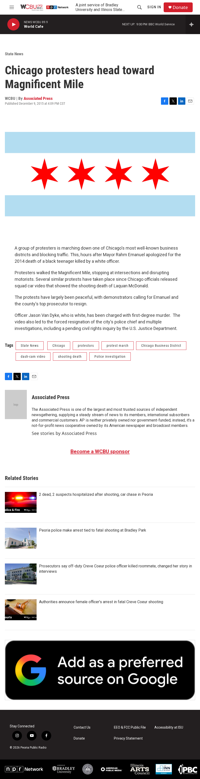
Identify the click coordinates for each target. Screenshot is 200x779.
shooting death (70, 356)
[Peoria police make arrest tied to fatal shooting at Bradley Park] (21, 538)
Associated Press (38, 98)
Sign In (154, 7)
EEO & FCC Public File (130, 727)
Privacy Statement (128, 738)
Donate (180, 7)
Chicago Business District (161, 345)
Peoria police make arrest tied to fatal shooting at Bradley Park (92, 530)
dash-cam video (33, 356)
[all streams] (193, 24)
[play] (13, 24)
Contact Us (82, 727)
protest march (118, 345)
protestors (86, 345)
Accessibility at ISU (168, 727)
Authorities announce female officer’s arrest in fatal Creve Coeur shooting (101, 602)
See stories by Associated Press (64, 433)
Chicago (58, 345)
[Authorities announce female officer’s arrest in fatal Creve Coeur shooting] (21, 609)
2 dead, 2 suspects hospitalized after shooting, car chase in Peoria (96, 494)
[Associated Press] (16, 404)
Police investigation (110, 356)
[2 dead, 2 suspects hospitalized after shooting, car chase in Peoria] (21, 502)
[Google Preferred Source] (100, 670)
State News (14, 53)
